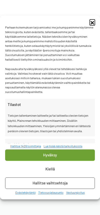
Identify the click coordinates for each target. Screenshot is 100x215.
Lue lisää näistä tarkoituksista (63, 146)
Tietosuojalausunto (51, 192)
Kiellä (50, 169)
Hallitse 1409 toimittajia (25, 146)
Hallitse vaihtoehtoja (50, 183)
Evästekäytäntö (25, 192)
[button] (92, 21)
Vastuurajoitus (75, 192)
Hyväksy (50, 155)
